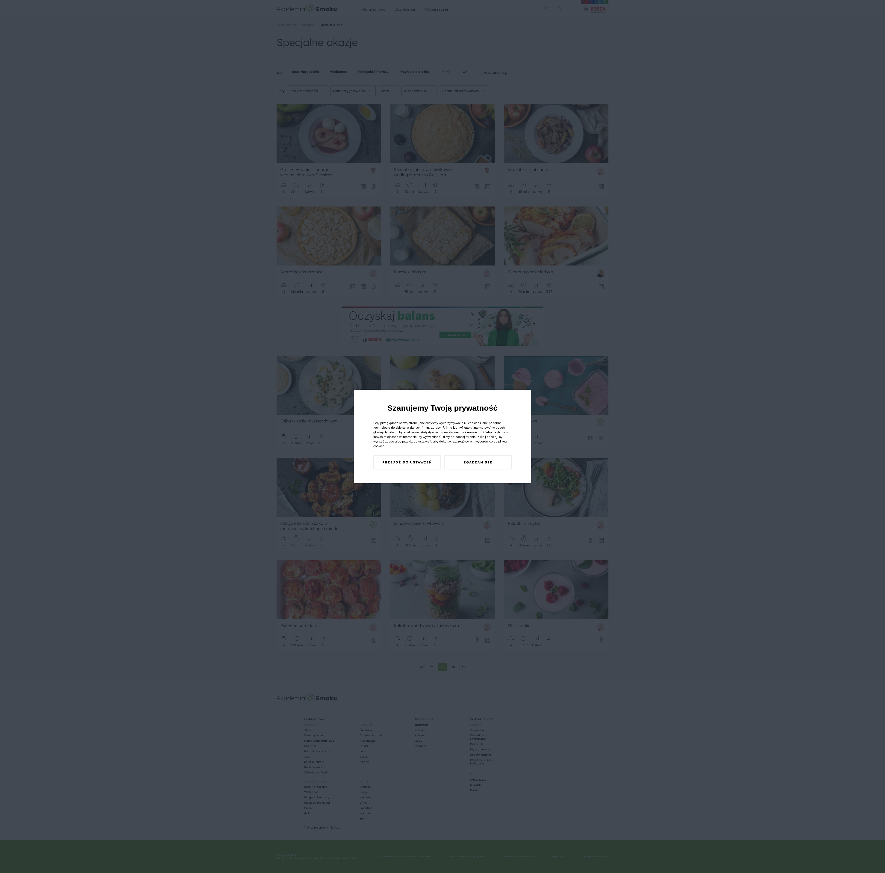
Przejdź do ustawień (407, 462)
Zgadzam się (477, 462)
